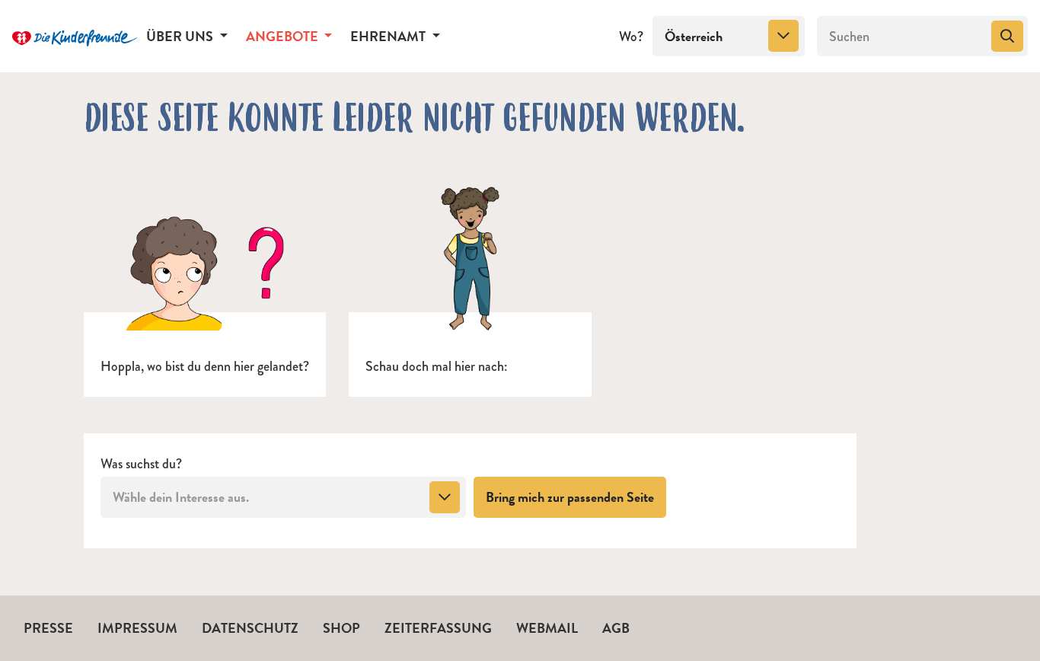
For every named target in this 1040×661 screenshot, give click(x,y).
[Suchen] (1007, 37)
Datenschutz (250, 628)
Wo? (631, 36)
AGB (616, 628)
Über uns (181, 36)
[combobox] (728, 36)
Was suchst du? (141, 464)
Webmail (547, 628)
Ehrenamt (389, 36)
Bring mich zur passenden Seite (576, 496)
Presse (48, 628)
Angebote (283, 36)
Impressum (137, 628)
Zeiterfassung (438, 628)
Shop (341, 628)
